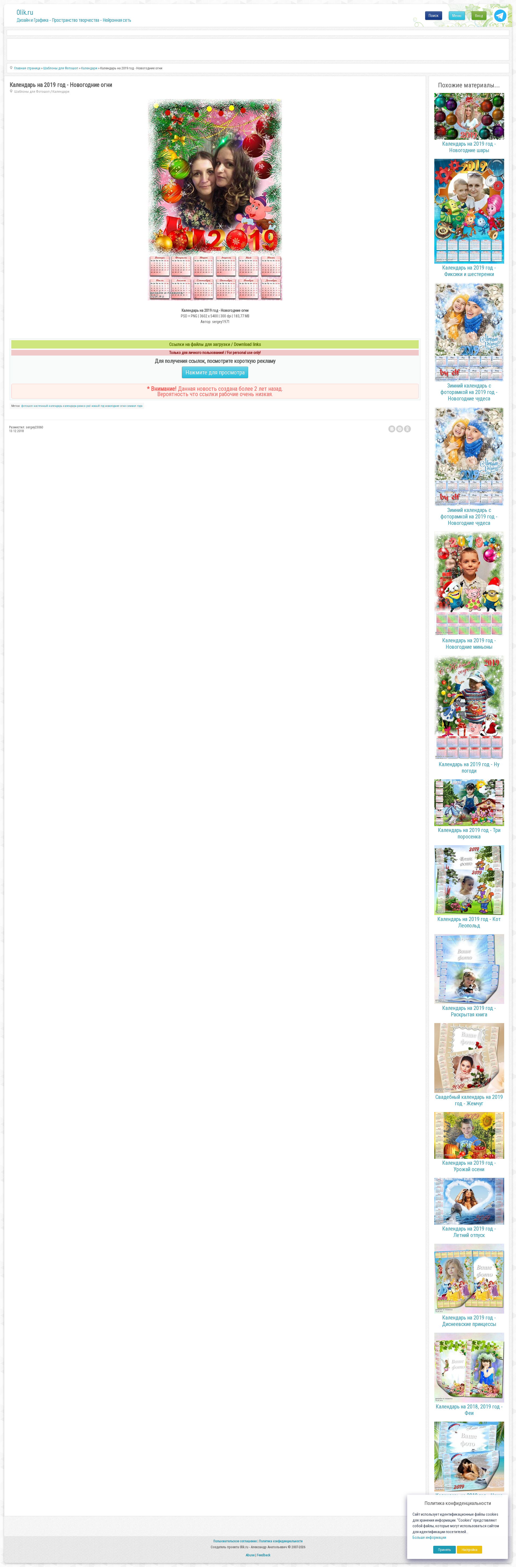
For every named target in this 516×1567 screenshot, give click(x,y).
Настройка (469, 1550)
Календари (60, 91)
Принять (444, 1550)
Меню (456, 15)
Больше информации (429, 1537)
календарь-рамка (74, 406)
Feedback (263, 1555)
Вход (479, 15)
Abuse (250, 1555)
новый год (97, 406)
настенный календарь (48, 406)
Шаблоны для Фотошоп (32, 91)
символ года (134, 406)
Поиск (434, 15)
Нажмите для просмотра (215, 372)
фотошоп (27, 406)
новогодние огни (115, 406)
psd (88, 406)
